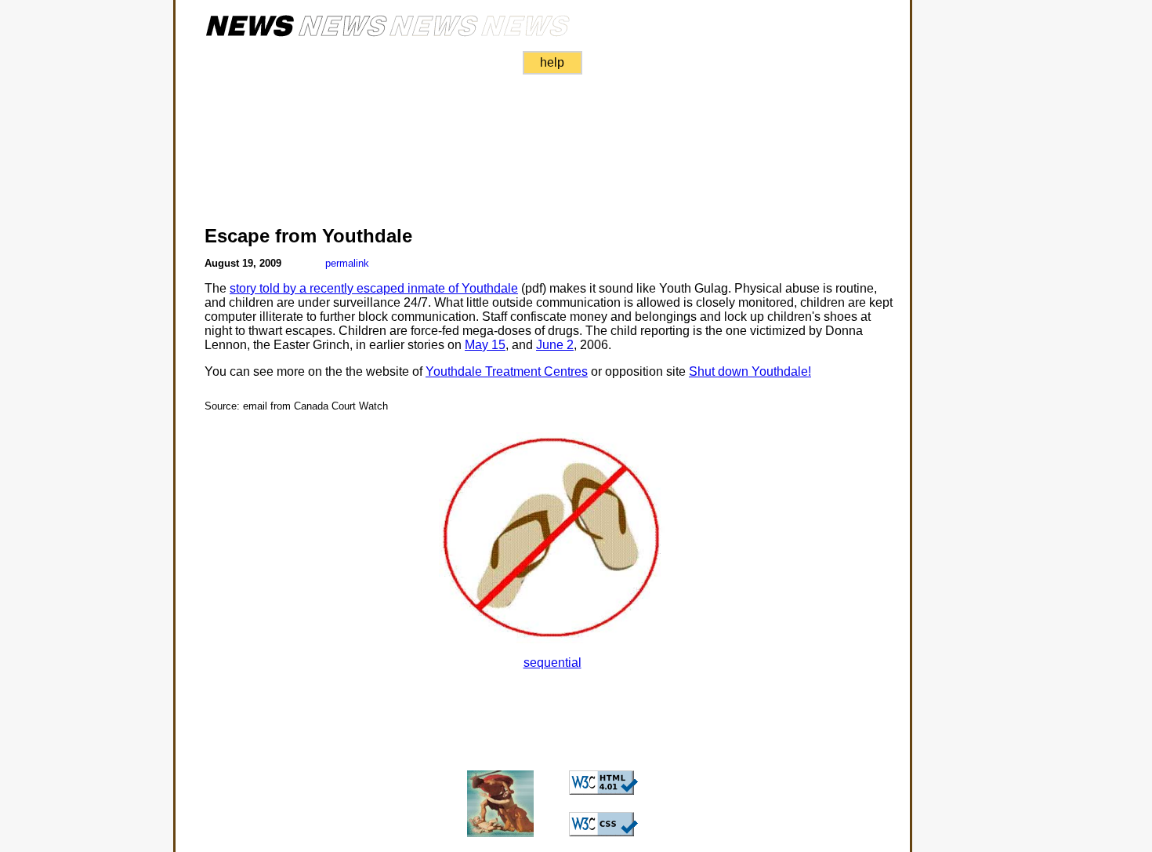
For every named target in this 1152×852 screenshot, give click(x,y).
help (552, 62)
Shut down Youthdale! (750, 371)
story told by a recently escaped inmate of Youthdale (374, 288)
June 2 (555, 344)
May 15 (485, 344)
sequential (552, 662)
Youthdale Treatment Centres (507, 371)
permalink (347, 263)
